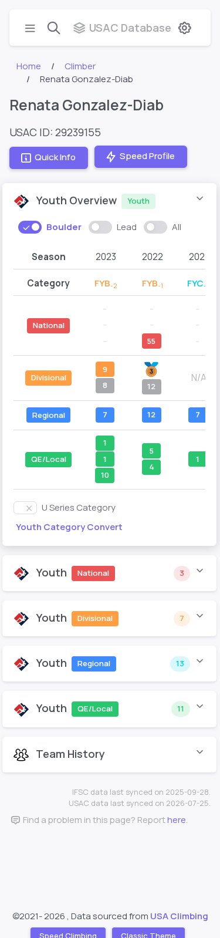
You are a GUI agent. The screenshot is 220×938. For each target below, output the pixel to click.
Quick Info (55, 157)
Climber (80, 66)
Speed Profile (147, 156)
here (176, 820)
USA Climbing (179, 916)
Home (28, 66)
